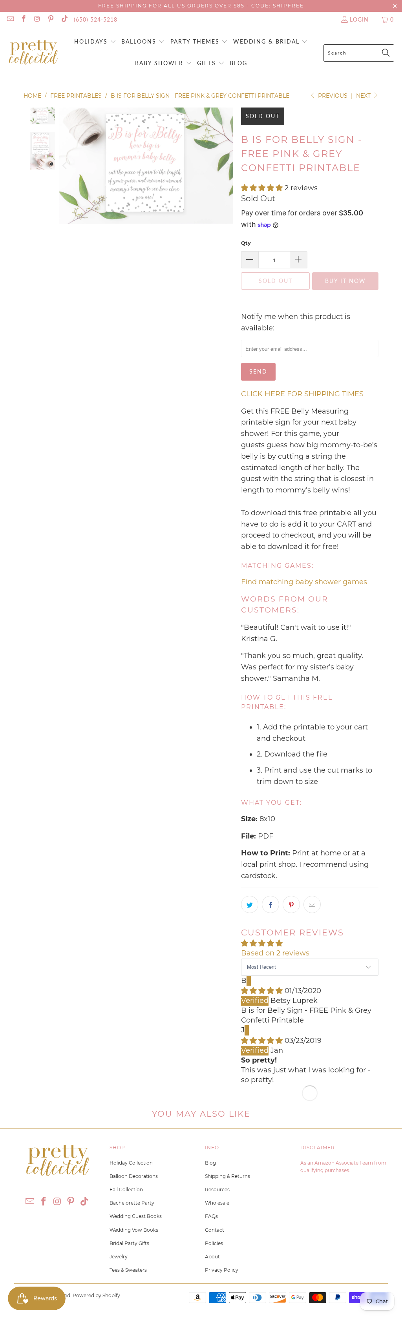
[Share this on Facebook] (270, 904)
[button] (95, 42)
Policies (214, 1243)
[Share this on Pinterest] (291, 904)
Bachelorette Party (132, 1203)
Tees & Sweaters (128, 1270)
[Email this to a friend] (312, 904)
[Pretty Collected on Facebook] (23, 19)
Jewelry (119, 1257)
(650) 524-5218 (95, 19)
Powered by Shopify (96, 1295)
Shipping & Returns (227, 1176)
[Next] (227, 165)
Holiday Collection (131, 1163)
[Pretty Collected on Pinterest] (51, 19)
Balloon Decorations (134, 1176)
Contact (214, 1230)
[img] (262, 990)
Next (364, 95)
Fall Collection (126, 1189)
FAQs (211, 1216)
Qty (246, 243)
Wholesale (217, 1203)
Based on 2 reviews (275, 953)
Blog (210, 1163)
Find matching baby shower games (304, 582)
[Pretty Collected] (33, 53)
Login (359, 19)
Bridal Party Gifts (129, 1243)
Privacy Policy (221, 1270)
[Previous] (65, 165)
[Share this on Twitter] (249, 904)
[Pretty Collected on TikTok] (64, 19)
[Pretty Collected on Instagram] (37, 19)
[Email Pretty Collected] (10, 19)
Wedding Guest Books (136, 1216)
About (212, 1257)
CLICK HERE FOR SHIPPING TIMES (302, 394)
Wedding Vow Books (134, 1230)
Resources (217, 1189)
